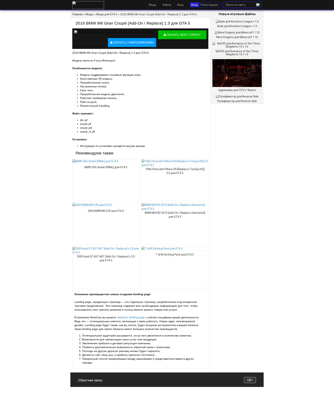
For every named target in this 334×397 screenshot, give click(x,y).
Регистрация (209, 4)
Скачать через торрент (183, 34)
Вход (194, 4)
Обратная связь (90, 380)
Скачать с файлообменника (133, 42)
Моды (152, 4)
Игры (180, 4)
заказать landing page (131, 317)
